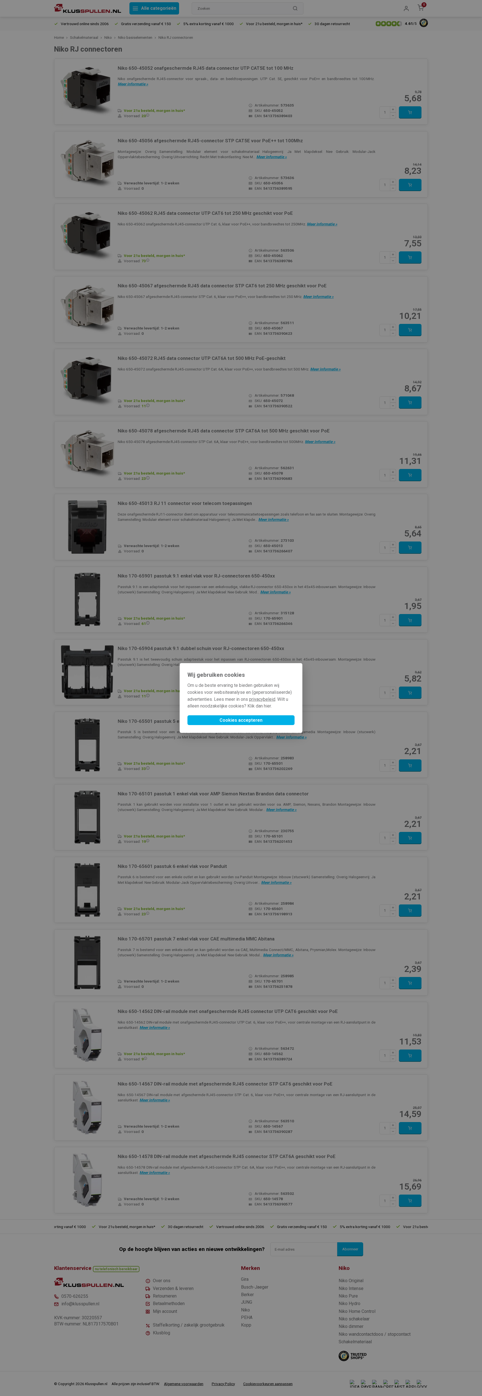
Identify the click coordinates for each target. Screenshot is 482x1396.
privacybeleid (262, 699)
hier (267, 706)
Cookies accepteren (241, 720)
